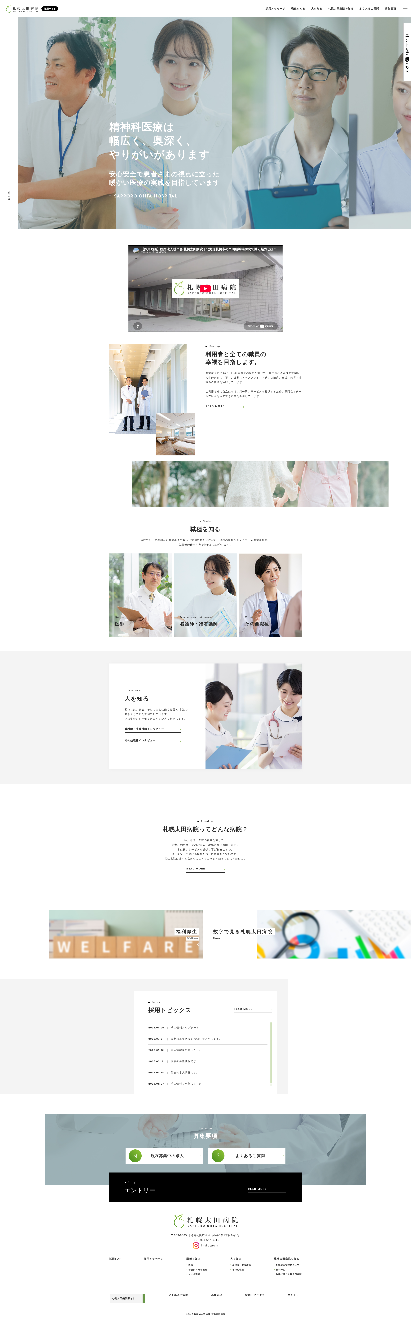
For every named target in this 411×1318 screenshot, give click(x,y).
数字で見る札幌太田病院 (289, 1274)
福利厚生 (280, 1269)
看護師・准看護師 (197, 1269)
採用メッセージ (275, 8)
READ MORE (215, 406)
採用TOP (115, 1258)
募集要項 (390, 8)
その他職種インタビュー (140, 740)
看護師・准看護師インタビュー (144, 729)
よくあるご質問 (369, 8)
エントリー (295, 1295)
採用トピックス (255, 1295)
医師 (190, 1265)
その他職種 (194, 1274)
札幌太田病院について (287, 1265)
